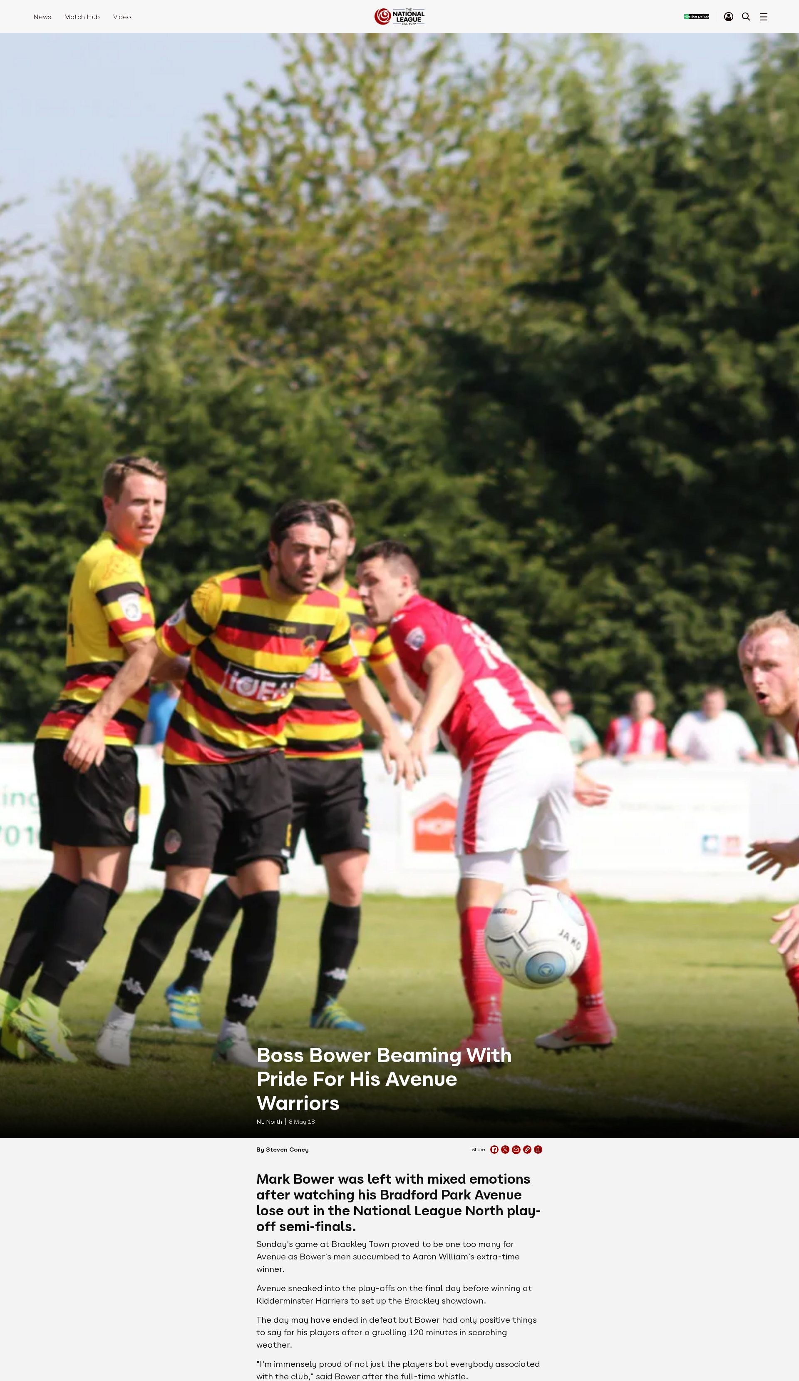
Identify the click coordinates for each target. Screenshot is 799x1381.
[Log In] (729, 16)
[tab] (729, 17)
